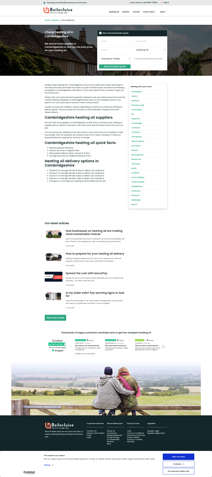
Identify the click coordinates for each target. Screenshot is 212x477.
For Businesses (113, 439)
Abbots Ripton (137, 141)
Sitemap (130, 441)
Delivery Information (95, 433)
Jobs (129, 431)
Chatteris (135, 132)
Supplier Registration (156, 433)
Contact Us (92, 431)
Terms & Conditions (135, 433)
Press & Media (133, 437)
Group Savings (113, 437)
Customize (177, 464)
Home (47, 20)
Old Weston (136, 136)
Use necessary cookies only (178, 471)
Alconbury (136, 146)
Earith (134, 168)
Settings (47, 465)
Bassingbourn (137, 155)
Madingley (136, 200)
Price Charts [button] (149, 12)
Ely (132, 114)
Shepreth (135, 118)
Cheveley (135, 164)
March (134, 204)
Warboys (135, 195)
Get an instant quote (115, 66)
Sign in (166, 2)
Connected (112, 433)
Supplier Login (153, 431)
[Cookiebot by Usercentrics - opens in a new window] (29, 472)
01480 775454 (151, 2)
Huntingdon (136, 91)
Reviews (110, 441)
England (55, 20)
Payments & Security (136, 435)
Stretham (135, 127)
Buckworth (136, 159)
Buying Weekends (114, 435)
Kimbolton (136, 191)
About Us (111, 431)
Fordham (135, 173)
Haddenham (137, 186)
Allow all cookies (178, 457)
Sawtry (134, 96)
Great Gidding (137, 177)
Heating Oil (114, 12)
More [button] (162, 12)
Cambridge (136, 123)
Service (136, 12)
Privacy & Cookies (134, 439)
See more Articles (55, 317)
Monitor (126, 12)
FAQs (89, 435)
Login (89, 437)
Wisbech (135, 100)
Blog (109, 443)
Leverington (136, 109)
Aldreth (134, 150)
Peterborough (137, 105)
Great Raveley (137, 182)
